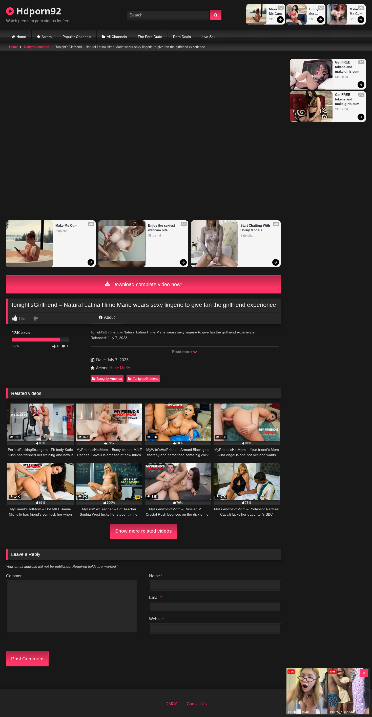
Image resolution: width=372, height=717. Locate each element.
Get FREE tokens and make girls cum (347, 66)
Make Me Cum (275, 11)
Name (155, 576)
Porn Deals (182, 37)
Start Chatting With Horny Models (255, 228)
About (109, 317)
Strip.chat (275, 19)
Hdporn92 (37, 11)
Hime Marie (119, 368)
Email (155, 597)
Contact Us (197, 704)
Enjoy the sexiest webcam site (316, 11)
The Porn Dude (150, 37)
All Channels (117, 37)
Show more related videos (143, 531)
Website (156, 619)
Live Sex (208, 37)
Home (21, 37)
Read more (182, 352)
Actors (47, 37)
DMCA (172, 704)
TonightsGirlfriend (145, 379)
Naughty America (36, 47)
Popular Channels (77, 37)
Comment (15, 576)
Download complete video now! (146, 284)
